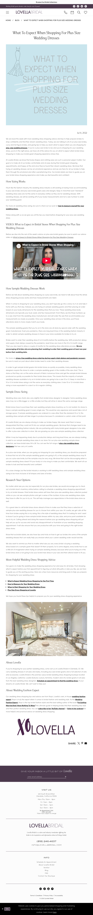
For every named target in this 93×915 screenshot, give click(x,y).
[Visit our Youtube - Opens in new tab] (82, 6)
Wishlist (46, 867)
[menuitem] (7, 12)
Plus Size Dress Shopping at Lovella (22, 590)
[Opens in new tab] (78, 743)
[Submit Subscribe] (64, 776)
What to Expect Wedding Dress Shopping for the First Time (31, 581)
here (54, 912)
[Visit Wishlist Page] (85, 12)
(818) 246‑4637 (46, 812)
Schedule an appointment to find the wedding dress (57, 680)
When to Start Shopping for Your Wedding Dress (26, 587)
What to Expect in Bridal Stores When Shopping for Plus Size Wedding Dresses (43, 237)
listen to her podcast (75, 708)
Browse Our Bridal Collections (46, 2)
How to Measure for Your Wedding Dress (24, 584)
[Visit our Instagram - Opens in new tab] (74, 6)
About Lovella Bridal (46, 865)
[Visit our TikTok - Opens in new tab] (78, 6)
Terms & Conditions (36, 895)
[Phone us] (65, 12)
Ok (7, 909)
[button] (7, 12)
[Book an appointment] (72, 12)
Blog (17, 20)
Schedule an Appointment (46, 862)
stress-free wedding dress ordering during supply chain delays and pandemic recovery (50, 358)
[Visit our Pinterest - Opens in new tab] (85, 6)
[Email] (85, 743)
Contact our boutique (46, 876)
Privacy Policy (48, 895)
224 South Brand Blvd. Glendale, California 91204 (46, 795)
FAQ (46, 873)
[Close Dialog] (2, 909)
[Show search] (79, 12)
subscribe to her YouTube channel (51, 708)
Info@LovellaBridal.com (46, 845)
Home (8, 20)
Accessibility (59, 895)
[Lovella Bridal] (29, 12)
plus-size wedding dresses (16, 148)
